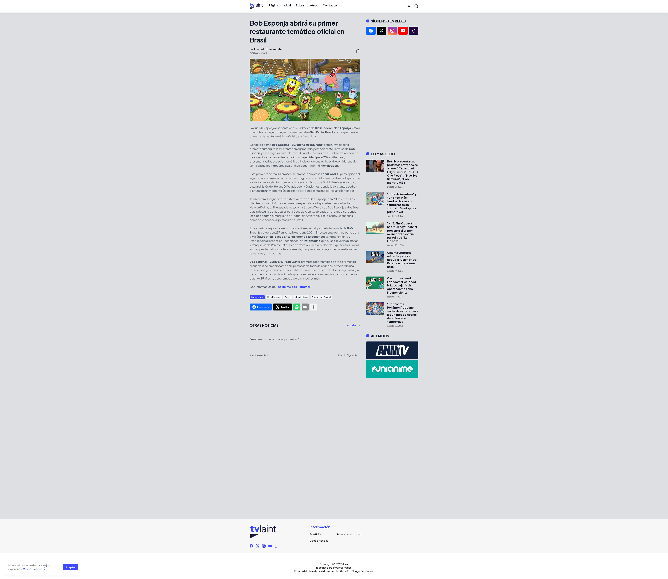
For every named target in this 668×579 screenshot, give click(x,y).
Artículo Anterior (261, 355)
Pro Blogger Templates (360, 571)
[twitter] (381, 31)
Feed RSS (315, 534)
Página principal (280, 5)
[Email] (305, 307)
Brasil (288, 297)
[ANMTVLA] (392, 350)
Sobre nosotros (307, 5)
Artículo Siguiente (347, 355)
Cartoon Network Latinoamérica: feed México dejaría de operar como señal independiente (401, 285)
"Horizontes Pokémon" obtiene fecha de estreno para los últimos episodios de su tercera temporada (402, 313)
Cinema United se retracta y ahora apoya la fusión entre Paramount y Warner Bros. (402, 260)
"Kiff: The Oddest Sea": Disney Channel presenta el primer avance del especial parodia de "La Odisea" (402, 232)
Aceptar (70, 567)
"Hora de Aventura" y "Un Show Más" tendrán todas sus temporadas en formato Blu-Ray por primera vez (402, 203)
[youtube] (403, 31)
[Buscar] (414, 6)
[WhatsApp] (296, 307)
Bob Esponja (274, 297)
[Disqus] (305, 410)
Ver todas (351, 325)
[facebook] (371, 31)
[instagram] (392, 31)
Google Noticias (319, 540)
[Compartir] (356, 50)
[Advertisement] (392, 93)
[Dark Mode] (407, 6)
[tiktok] (413, 31)
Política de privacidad (347, 534)
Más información (32, 568)
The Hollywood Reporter (293, 287)
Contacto (330, 5)
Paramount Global (321, 297)
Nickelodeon (301, 297)
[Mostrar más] (313, 307)
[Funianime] (392, 369)
